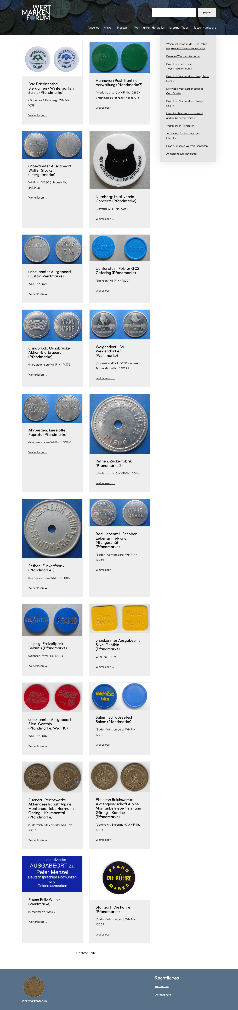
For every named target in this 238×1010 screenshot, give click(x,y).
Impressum (162, 986)
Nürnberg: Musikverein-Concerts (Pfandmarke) (116, 198)
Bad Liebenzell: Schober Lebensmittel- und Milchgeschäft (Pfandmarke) (116, 540)
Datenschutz (163, 995)
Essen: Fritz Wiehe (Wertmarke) (44, 901)
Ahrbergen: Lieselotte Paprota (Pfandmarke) (47, 432)
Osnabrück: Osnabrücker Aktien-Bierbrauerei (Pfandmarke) (49, 352)
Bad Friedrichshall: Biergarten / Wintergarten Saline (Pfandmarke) (51, 88)
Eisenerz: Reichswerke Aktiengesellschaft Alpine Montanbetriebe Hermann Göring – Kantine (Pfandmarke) (118, 808)
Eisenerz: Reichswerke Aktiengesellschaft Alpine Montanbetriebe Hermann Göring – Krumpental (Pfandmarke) (51, 808)
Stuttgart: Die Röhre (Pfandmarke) (113, 909)
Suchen (207, 12)
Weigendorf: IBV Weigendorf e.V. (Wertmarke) (110, 351)
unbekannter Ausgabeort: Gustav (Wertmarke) (50, 273)
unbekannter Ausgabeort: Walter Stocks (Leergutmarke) (50, 170)
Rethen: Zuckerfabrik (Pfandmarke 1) (46, 568)
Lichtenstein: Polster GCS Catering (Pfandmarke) (117, 270)
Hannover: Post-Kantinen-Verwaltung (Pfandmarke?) (119, 82)
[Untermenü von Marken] (128, 28)
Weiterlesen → (37, 115)
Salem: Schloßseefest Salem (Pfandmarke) (114, 719)
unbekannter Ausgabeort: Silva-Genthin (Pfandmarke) (118, 644)
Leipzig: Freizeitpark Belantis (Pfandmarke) (47, 645)
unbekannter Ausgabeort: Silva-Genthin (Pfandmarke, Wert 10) (50, 723)
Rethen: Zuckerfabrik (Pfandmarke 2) (114, 463)
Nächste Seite (86, 953)
